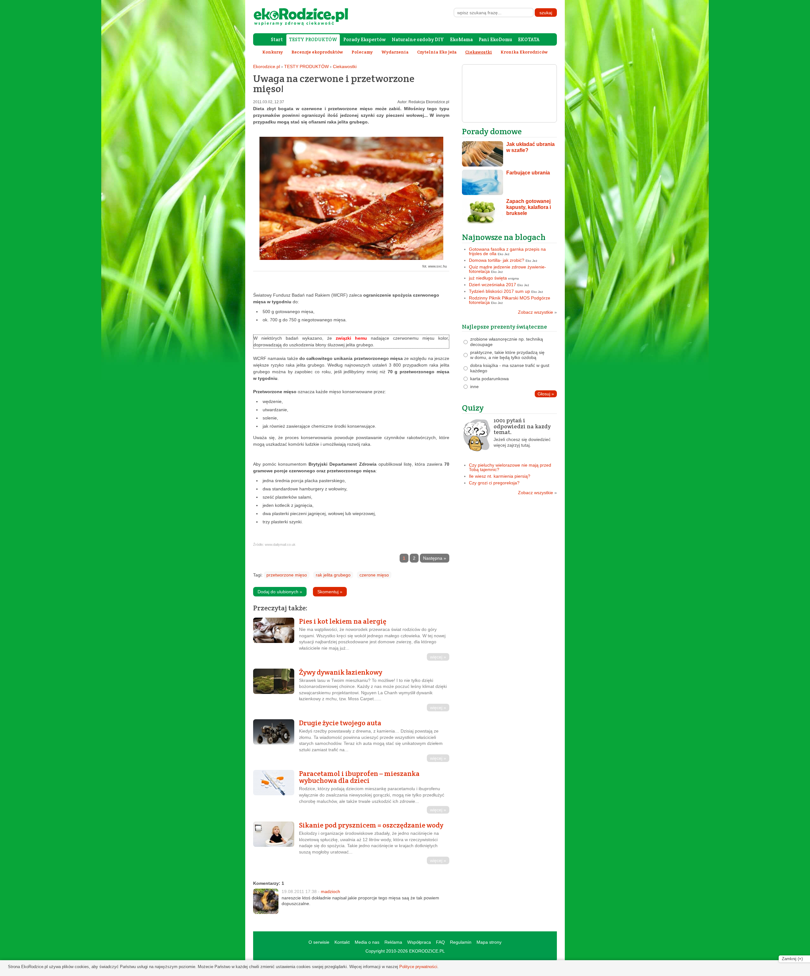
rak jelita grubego (333, 574)
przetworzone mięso (286, 574)
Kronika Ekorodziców (524, 52)
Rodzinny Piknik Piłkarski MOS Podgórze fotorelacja (509, 300)
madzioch (330, 891)
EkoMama (461, 39)
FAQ (440, 942)
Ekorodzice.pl (266, 66)
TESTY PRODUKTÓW (313, 39)
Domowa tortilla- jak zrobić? (496, 260)
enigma (513, 278)
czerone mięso (374, 574)
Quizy (473, 407)
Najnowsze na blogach (503, 237)
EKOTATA (528, 39)
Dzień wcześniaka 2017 (492, 284)
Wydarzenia (394, 52)
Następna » (434, 558)
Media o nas (367, 942)
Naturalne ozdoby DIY (418, 39)
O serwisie (318, 942)
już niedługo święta (488, 277)
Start (277, 39)
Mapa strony (489, 942)
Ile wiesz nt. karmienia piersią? (499, 476)
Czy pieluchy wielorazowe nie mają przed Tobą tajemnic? (510, 467)
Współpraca (419, 942)
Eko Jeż (503, 254)
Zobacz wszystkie (537, 312)
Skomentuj (329, 591)
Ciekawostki (345, 66)
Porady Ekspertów (364, 39)
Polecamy (362, 52)
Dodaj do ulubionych (280, 591)
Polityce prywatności (418, 966)
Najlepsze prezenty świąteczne (504, 326)
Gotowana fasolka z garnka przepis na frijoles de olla (507, 251)
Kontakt (342, 942)
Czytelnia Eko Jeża (437, 52)
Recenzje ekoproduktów (317, 52)
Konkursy (272, 52)
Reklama (393, 942)
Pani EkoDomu (495, 39)
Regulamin (460, 942)
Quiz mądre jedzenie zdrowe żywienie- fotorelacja (507, 269)
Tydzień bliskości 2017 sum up (499, 291)
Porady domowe (492, 131)
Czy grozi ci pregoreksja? (494, 482)
